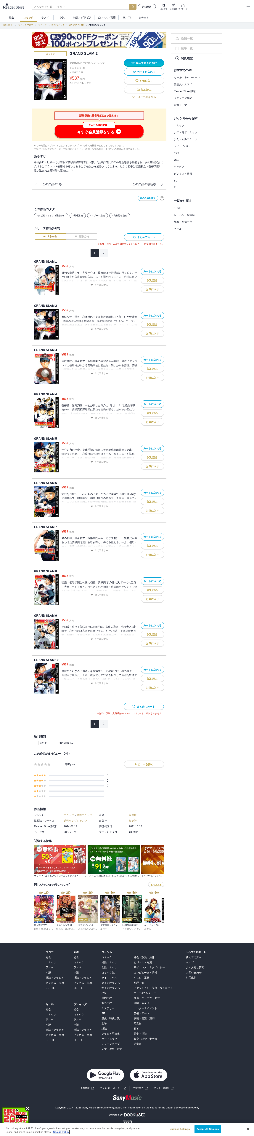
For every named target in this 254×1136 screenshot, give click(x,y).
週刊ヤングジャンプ (94, 63)
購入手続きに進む (146, 62)
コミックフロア (25, 25)
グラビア (179, 166)
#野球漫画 (78, 215)
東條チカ (38, 929)
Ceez (93, 929)
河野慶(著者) (76, 63)
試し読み (146, 89)
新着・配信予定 (183, 221)
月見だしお (83, 929)
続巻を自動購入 (148, 198)
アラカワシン (129, 929)
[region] (127, 1129)
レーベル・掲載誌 (184, 215)
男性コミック (58, 25)
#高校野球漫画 (119, 215)
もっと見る (156, 884)
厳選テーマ (180, 104)
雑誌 (176, 159)
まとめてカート (146, 237)
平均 (68, 764)
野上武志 (72, 929)
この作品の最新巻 (144, 184)
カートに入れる (146, 71)
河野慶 (43, 743)
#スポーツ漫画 (97, 215)
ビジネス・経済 (183, 173)
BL (175, 180)
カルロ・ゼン (50, 929)
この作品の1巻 (52, 184)
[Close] (248, 1129)
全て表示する (101, 285)
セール (178, 228)
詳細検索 (146, 6)
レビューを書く (77, 72)
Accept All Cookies (208, 1129)
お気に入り (146, 80)
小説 (176, 153)
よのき (103, 929)
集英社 (133, 820)
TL (175, 187)
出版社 (178, 208)
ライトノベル (181, 146)
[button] (163, 1088)
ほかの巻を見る (147, 96)
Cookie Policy (61, 1132)
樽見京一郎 (61, 929)
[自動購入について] (162, 198)
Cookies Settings (180, 1129)
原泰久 (147, 929)
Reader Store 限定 (185, 91)
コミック (42, 25)
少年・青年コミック (185, 132)
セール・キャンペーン (187, 77)
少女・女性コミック (185, 139)
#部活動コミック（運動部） (51, 215)
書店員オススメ (183, 84)
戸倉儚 (140, 929)
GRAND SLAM (76, 25)
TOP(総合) (8, 25)
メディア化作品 (183, 98)
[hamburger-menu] (248, 6)
